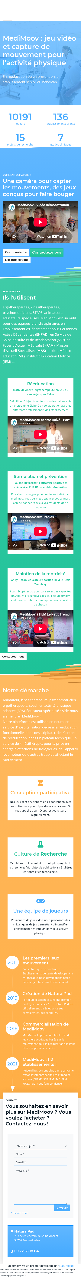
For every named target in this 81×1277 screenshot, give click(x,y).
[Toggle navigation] (7, 17)
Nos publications (16, 259)
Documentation (16, 252)
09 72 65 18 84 (26, 1251)
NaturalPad (66, 1266)
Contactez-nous (46, 252)
